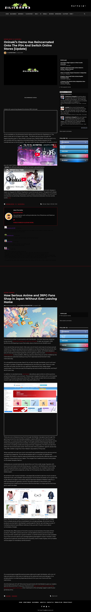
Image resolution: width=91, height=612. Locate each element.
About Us (43, 602)
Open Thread (27, 602)
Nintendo (20, 13)
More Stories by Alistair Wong (23, 222)
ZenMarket (26, 374)
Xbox (36, 13)
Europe (44, 204)
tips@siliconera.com (48, 610)
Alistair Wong (12, 52)
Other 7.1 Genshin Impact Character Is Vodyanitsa (73, 72)
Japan (48, 204)
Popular (69, 92)
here (9, 198)
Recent (65, 92)
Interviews (58, 13)
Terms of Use (58, 602)
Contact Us (50, 602)
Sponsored (11, 292)
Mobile (45, 13)
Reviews (51, 13)
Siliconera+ (13, 13)
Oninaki (52, 204)
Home (7, 13)
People (61, 92)
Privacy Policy (67, 602)
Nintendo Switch (8, 39)
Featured (6, 292)
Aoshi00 (67, 107)
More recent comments (66, 131)
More (71, 13)
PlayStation (29, 13)
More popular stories (65, 87)
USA (56, 204)
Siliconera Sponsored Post (25, 305)
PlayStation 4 (17, 39)
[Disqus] (30, 243)
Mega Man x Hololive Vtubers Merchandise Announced (72, 124)
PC (40, 13)
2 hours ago (84, 114)
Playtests (65, 13)
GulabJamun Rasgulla (71, 96)
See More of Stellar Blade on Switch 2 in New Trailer (71, 103)
